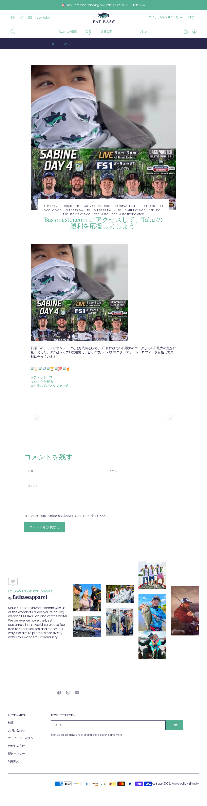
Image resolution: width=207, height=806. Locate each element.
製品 (89, 32)
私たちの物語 (68, 32)
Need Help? (43, 17)
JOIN (174, 725)
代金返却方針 (16, 746)
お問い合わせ (16, 730)
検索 (11, 723)
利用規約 (13, 761)
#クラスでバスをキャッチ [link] (50, 385)
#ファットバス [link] (42, 377)
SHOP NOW (138, 5)
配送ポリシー (16, 754)
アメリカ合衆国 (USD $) (163, 17)
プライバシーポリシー (22, 738)
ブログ (125, 32)
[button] (12, 31)
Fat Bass (157, 784)
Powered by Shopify (185, 784)
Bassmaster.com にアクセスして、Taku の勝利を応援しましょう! (118, 43)
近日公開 (106, 32)
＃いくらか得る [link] (42, 381)
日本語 (190, 17)
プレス (143, 32)
